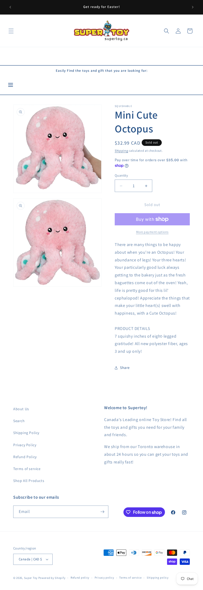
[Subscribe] (102, 512)
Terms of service (27, 468)
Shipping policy (158, 577)
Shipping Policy (26, 432)
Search (19, 420)
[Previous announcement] (10, 7)
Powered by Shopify (52, 578)
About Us (21, 408)
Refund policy (80, 577)
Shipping (121, 151)
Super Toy (31, 578)
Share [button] (125, 367)
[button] (11, 31)
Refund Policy (25, 456)
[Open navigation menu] (10, 85)
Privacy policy (104, 577)
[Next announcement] (193, 7)
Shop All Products (28, 480)
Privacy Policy (24, 444)
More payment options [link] (152, 232)
